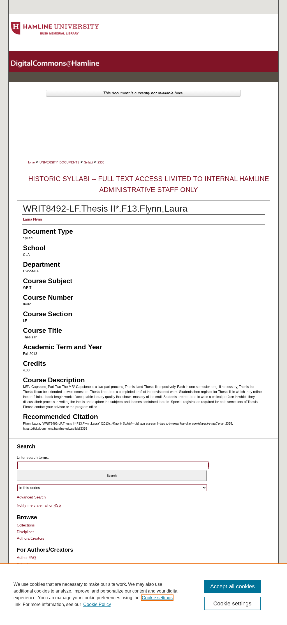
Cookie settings (157, 597)
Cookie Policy (97, 604)
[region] (143, 594)
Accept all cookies (232, 586)
